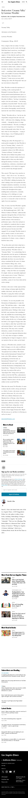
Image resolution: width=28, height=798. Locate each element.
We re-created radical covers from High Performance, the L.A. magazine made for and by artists (8, 442)
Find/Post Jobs (5, 779)
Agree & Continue (14, 494)
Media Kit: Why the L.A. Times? (20, 777)
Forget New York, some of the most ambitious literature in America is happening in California (18, 616)
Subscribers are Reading (10, 670)
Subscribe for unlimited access (7, 763)
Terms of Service (18, 479)
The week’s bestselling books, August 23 (17, 605)
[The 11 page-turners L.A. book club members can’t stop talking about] (6, 633)
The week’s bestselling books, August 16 (11, 718)
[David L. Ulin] (3, 501)
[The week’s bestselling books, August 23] (6, 605)
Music (13, 577)
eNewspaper (4, 776)
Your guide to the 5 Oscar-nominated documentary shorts (9, 452)
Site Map (3, 765)
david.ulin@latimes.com (8, 419)
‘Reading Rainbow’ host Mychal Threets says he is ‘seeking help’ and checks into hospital (18, 594)
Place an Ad (4, 782)
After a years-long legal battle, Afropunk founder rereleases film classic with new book (18, 582)
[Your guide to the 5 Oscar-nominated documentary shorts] (21, 452)
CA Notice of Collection (8, 793)
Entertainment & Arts (16, 590)
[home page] (14, 1)
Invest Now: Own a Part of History (20, 781)
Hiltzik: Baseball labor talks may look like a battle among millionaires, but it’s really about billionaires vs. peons (13, 689)
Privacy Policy (4, 485)
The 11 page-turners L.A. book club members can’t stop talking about (18, 633)
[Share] (3, 23)
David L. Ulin (11, 501)
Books (3, 461)
